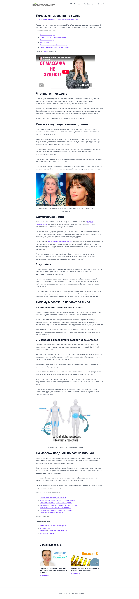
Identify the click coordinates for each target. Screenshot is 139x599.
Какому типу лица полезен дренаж (53, 37)
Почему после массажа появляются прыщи (56, 508)
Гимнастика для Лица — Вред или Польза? (56, 510)
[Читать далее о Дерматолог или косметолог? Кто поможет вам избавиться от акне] (54, 558)
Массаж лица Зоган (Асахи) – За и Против (56, 503)
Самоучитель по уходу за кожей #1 (53, 498)
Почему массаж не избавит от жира (53, 45)
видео (46, 51)
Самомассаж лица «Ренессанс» (52, 513)
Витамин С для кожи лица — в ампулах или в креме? (85, 569)
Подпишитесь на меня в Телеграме (53, 526)
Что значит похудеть (47, 35)
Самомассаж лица (47, 40)
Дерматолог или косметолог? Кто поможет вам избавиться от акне (53, 570)
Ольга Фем (102, 4)
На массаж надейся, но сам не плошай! (54, 47)
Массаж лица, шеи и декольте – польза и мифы (57, 500)
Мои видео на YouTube (48, 528)
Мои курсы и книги (47, 533)
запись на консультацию (58, 531)
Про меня (43, 531)
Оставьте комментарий (45, 19)
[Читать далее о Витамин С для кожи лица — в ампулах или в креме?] (85, 558)
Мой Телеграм (75, 4)
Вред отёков (44, 42)
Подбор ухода (89, 4)
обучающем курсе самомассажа (60, 242)
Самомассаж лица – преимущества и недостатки (58, 505)
